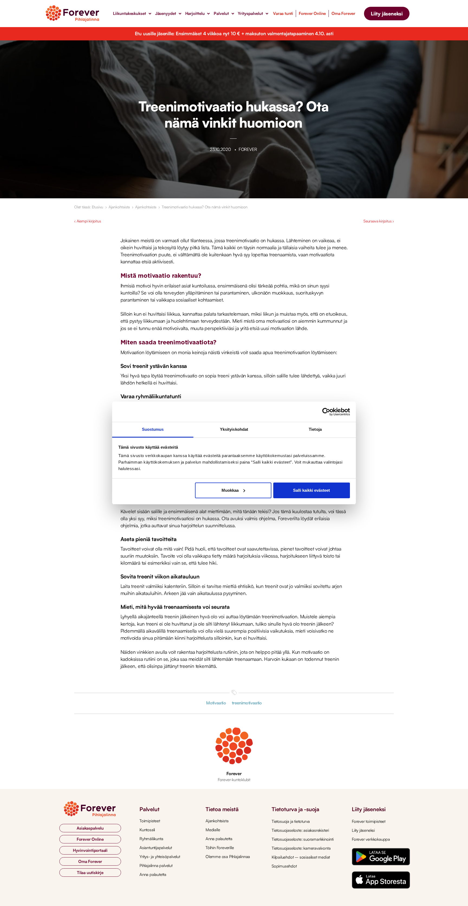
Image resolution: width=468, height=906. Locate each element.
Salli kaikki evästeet (311, 490)
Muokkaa (230, 490)
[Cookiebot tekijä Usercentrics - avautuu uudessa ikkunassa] (326, 412)
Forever (234, 773)
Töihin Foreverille (220, 847)
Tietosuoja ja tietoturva (291, 821)
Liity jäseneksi (363, 830)
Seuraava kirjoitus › (378, 221)
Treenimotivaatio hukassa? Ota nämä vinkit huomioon (205, 207)
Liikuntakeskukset (129, 13)
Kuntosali (147, 829)
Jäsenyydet (165, 13)
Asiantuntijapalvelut (155, 847)
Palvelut (221, 13)
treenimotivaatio (247, 703)
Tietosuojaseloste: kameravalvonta (301, 848)
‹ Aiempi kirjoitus (87, 221)
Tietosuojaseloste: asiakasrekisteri (300, 830)
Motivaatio (216, 703)
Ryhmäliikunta (151, 838)
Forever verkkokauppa (371, 839)
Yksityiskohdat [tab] (234, 429)
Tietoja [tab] (315, 429)
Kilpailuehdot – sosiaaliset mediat (301, 857)
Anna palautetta (152, 874)
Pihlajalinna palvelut (156, 865)
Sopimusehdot (284, 866)
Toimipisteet (149, 820)
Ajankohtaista (119, 207)
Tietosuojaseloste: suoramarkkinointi (303, 839)
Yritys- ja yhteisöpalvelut (159, 856)
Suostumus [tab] (153, 429)
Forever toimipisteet (368, 821)
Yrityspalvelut (250, 13)
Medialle (213, 829)
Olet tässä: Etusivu (88, 207)
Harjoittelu (195, 13)
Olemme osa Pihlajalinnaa (228, 856)
